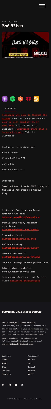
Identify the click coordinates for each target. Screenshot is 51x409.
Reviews (6, 371)
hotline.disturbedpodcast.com (17, 341)
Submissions (34, 356)
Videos (5, 360)
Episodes (6, 356)
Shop (4, 367)
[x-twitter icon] (22, 385)
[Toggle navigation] (42, 6)
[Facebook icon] (9, 385)
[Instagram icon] (3, 385)
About (4, 363)
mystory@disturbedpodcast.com (17, 344)
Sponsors (6, 374)
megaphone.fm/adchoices (25, 281)
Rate (30, 363)
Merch (30, 374)
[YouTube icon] (16, 385)
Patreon (31, 371)
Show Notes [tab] (10, 108)
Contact (31, 367)
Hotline (31, 360)
